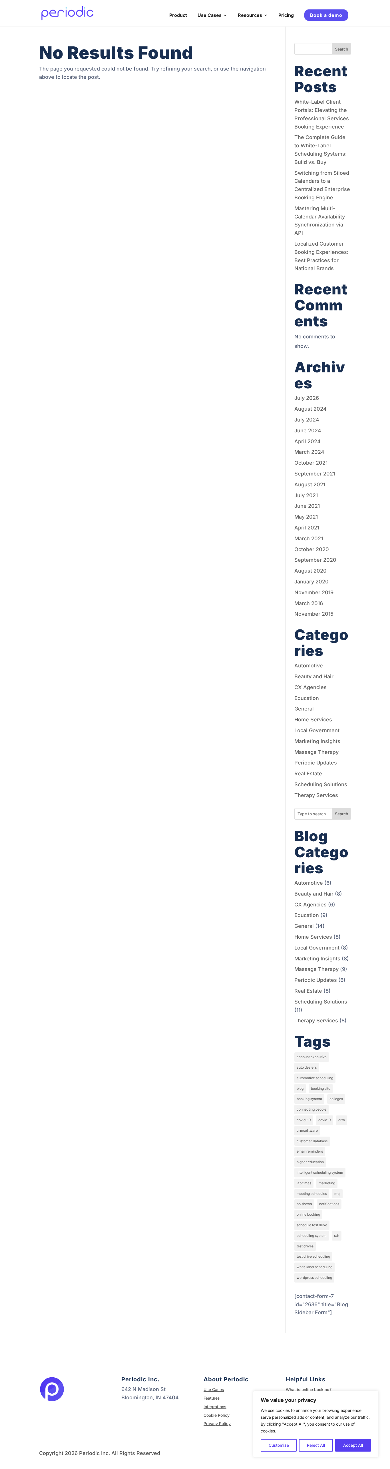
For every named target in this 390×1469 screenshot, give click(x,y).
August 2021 (309, 484)
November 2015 (313, 614)
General (304, 709)
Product (178, 15)
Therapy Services (316, 795)
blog (300, 1088)
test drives (305, 1246)
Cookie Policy (217, 1415)
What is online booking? (308, 1389)
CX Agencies (310, 687)
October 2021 (310, 463)
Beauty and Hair (313, 676)
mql (337, 1193)
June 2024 (307, 431)
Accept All (353, 1445)
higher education (310, 1162)
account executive (312, 1057)
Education (306, 698)
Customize (279, 1445)
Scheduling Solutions (320, 784)
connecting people (311, 1109)
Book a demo (326, 15)
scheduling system (312, 1235)
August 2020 (310, 571)
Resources (250, 15)
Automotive (308, 666)
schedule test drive (312, 1225)
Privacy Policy (217, 1423)
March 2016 (308, 603)
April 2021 (306, 528)
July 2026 (306, 398)
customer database (312, 1141)
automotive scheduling (315, 1078)
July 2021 (306, 495)
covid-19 (304, 1120)
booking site (320, 1088)
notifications (329, 1204)
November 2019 (313, 592)
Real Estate (308, 773)
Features (212, 1398)
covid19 (324, 1120)
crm (341, 1120)
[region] (316, 1424)
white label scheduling (314, 1267)
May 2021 (306, 517)
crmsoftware (307, 1130)
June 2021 (307, 506)
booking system (309, 1099)
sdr (336, 1235)
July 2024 (306, 420)
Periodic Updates (315, 763)
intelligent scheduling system (320, 1172)
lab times (304, 1183)
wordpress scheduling (314, 1277)
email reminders (310, 1151)
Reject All (316, 1445)
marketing (327, 1183)
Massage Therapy (316, 752)
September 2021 (314, 474)
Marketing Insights (317, 741)
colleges (336, 1099)
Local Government (316, 730)
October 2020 (311, 549)
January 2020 (311, 582)
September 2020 (315, 560)
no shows (304, 1204)
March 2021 (308, 538)
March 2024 (309, 452)
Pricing (286, 15)
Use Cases (210, 15)
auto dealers (307, 1067)
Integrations (215, 1406)
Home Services (313, 720)
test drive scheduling (313, 1256)
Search (341, 49)
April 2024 (307, 441)
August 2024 (310, 409)
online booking (308, 1214)
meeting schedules (312, 1193)
